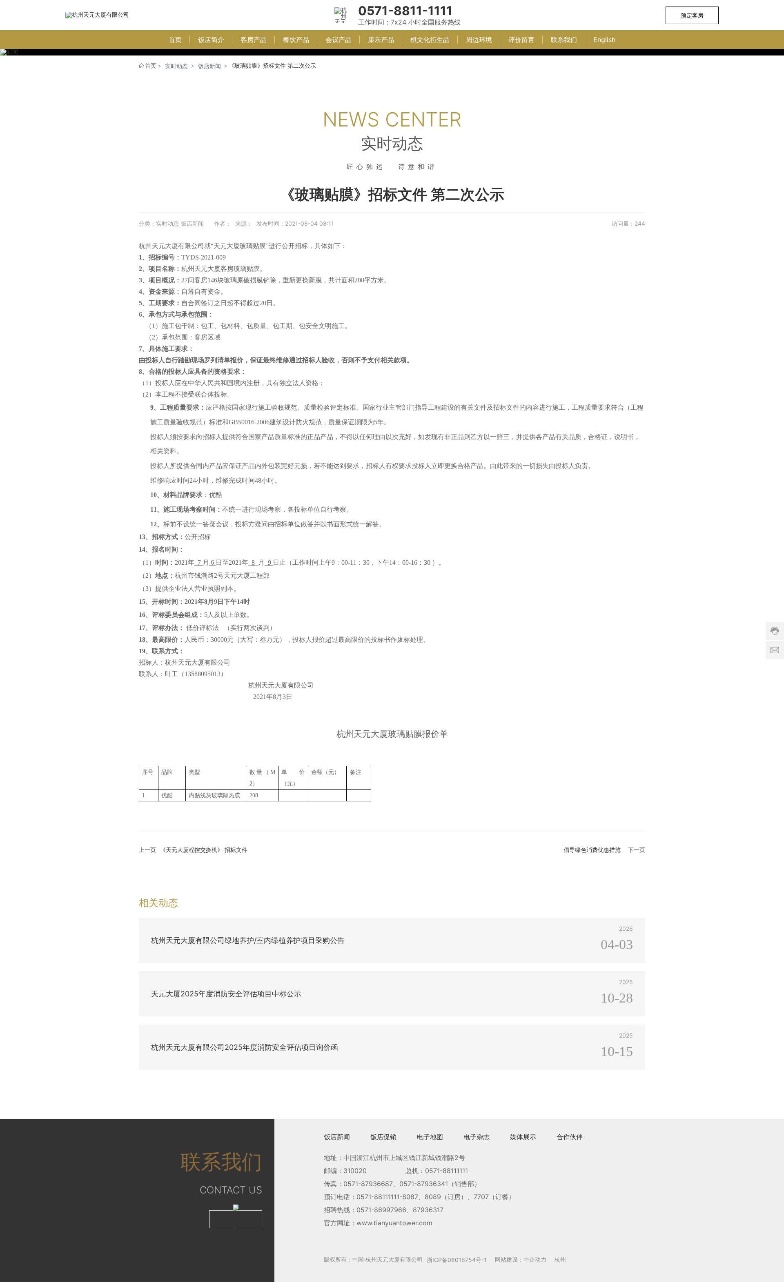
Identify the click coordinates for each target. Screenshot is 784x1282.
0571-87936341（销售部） (440, 1184)
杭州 (560, 1259)
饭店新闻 (209, 65)
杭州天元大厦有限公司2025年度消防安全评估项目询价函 (222, 1029)
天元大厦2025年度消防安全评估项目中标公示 (206, 975)
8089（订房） (446, 1197)
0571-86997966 (381, 1210)
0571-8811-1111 (405, 10)
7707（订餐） (494, 1197)
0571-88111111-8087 (387, 1197)
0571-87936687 (368, 1184)
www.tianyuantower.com (394, 1223)
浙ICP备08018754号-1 (457, 1259)
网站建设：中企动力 (520, 1259)
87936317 (428, 1210)
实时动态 (176, 65)
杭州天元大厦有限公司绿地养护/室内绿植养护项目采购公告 (225, 922)
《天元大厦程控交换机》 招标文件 (203, 849)
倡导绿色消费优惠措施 (592, 849)
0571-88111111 (446, 1171)
